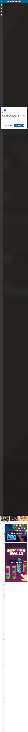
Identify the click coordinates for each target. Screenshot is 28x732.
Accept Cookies (19, 125)
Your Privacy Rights (9, 125)
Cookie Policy (5, 121)
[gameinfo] (1, 18)
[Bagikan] (1, 8)
